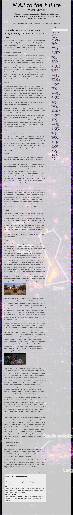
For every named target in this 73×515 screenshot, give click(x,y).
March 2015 (54, 137)
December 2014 (55, 141)
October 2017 (54, 97)
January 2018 (54, 93)
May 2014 (53, 150)
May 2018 (53, 88)
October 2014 (54, 143)
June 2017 (54, 102)
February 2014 (55, 154)
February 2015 (55, 138)
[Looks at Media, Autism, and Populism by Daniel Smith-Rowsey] (36, 21)
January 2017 (54, 109)
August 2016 (54, 115)
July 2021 (53, 42)
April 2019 (54, 74)
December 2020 (55, 51)
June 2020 (54, 56)
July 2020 (53, 55)
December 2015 (55, 125)
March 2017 (54, 106)
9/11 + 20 (7, 479)
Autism (31, 23)
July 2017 (53, 101)
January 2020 (54, 62)
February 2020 (55, 61)
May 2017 (53, 104)
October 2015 (54, 128)
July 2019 (53, 70)
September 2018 (55, 83)
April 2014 (54, 151)
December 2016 (55, 110)
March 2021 (54, 47)
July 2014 (53, 147)
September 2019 (55, 68)
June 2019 (54, 71)
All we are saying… (10, 486)
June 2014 (54, 149)
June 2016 (54, 118)
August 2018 (54, 84)
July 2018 (53, 86)
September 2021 (55, 40)
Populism (38, 23)
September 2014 (55, 145)
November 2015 (55, 127)
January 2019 (54, 78)
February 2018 (55, 92)
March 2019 (54, 75)
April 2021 (54, 46)
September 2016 (55, 114)
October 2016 (54, 113)
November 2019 (55, 65)
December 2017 (55, 95)
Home (14, 23)
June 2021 (54, 43)
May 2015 (53, 134)
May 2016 (53, 119)
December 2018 (55, 79)
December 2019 (55, 64)
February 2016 (55, 123)
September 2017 (55, 98)
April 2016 (54, 120)
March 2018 (54, 91)
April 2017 (54, 105)
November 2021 (55, 39)
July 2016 (53, 116)
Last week (7, 40)
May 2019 (53, 73)
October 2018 (54, 82)
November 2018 (55, 80)
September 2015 (55, 129)
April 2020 (54, 58)
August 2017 (54, 100)
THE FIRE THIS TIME (10, 494)
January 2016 (54, 124)
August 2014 (54, 146)
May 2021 (53, 44)
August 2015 (54, 131)
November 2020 (55, 52)
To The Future (47, 23)
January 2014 (54, 155)
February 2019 (55, 77)
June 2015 (54, 133)
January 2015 (54, 140)
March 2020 (54, 60)
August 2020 (54, 53)
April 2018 (54, 89)
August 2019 (54, 69)
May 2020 (53, 57)
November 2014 (55, 142)
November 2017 (55, 96)
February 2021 (55, 48)
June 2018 (54, 87)
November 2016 (55, 111)
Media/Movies (22, 23)
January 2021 (54, 49)
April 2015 (54, 136)
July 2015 (53, 132)
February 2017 (55, 107)
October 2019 (54, 66)
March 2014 (54, 152)
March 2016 (54, 122)
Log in (53, 159)
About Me (57, 23)
